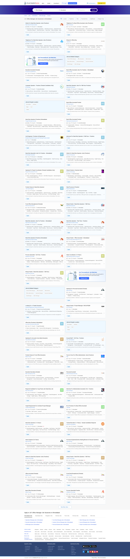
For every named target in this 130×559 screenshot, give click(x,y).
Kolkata (45, 529)
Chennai (50, 529)
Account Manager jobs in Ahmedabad (88, 522)
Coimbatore (82, 529)
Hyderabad (59, 529)
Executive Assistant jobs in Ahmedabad (33, 522)
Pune (63, 529)
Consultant (56, 3)
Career (49, 3)
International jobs (61, 549)
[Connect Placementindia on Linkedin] (88, 552)
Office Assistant (81, 58)
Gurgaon (73, 529)
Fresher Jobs (50, 547)
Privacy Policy (94, 557)
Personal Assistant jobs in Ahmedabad (60, 524)
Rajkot (27, 106)
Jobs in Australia (99, 531)
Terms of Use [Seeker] (102, 557)
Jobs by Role (60, 546)
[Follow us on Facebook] (84, 552)
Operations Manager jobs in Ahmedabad (34, 520)
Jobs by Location (51, 546)
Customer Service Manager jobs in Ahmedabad (62, 522)
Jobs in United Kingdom (58, 531)
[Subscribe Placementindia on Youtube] (97, 552)
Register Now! (43, 63)
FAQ (26, 551)
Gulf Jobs (50, 551)
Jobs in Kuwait (43, 531)
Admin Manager (77, 64)
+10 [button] (43, 426)
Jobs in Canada (92, 531)
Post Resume (73, 3)
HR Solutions (46, 538)
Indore (87, 529)
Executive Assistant (89, 61)
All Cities (91, 529)
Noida (77, 529)
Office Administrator (71, 61)
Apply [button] (28, 34)
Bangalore (37, 529)
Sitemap (72, 551)
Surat (31, 106)
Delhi (54, 529)
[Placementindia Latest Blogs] (93, 552)
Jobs (43, 3)
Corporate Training (101, 538)
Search (93, 10)
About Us (73, 547)
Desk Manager (70, 64)
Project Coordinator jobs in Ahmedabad (88, 524)
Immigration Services (83, 538)
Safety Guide (73, 552)
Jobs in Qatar (50, 531)
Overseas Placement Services (64, 538)
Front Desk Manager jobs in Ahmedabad (61, 520)
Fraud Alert (73, 554)
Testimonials (27, 547)
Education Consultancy (92, 538)
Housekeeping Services (49, 539)
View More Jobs (64, 507)
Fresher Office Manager (71, 58)
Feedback (37, 547)
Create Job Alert (38, 551)
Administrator (88, 58)
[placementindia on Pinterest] (90, 552)
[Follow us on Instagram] (95, 552)
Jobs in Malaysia (84, 531)
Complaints (27, 549)
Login (65, 3)
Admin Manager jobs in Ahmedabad (87, 520)
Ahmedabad (28, 104)
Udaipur (27, 109)
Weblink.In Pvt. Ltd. (36, 557)
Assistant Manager (80, 61)
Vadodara (34, 104)
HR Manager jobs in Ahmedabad (32, 524)
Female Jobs (50, 549)
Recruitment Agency (38, 538)
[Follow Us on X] (86, 552)
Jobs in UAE (37, 531)
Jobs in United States (68, 531)
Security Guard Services (39, 539)
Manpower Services (53, 538)
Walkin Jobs (60, 547)
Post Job (101, 3)
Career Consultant (74, 538)
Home (72, 546)
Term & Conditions (38, 549)
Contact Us (73, 549)
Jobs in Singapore (76, 531)
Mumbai (41, 529)
